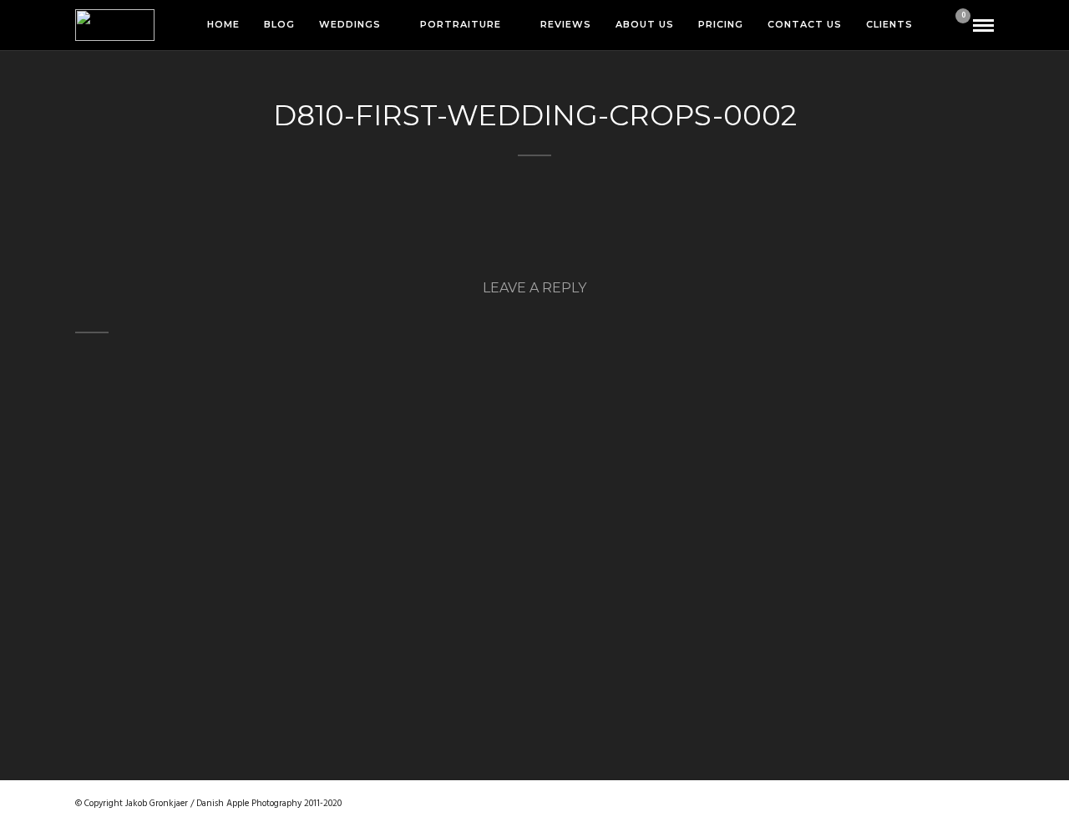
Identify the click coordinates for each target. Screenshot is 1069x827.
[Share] (934, 25)
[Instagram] (867, 803)
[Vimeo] (927, 803)
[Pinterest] (897, 803)
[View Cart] (956, 26)
